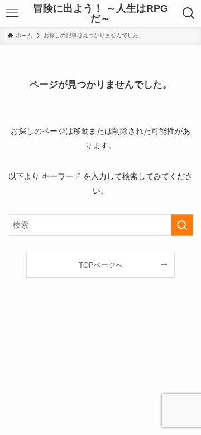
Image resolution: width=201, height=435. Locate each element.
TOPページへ (101, 265)
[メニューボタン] (12, 13)
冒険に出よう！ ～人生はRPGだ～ (100, 13)
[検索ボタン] (188, 13)
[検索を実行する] (182, 225)
